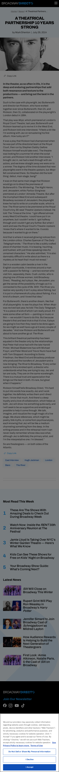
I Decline (29, 759)
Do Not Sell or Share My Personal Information (29, 752)
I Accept (29, 767)
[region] (29, 742)
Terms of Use (36, 746)
